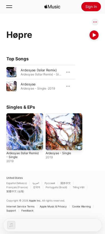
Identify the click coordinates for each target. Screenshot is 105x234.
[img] (52, 6)
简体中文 (65, 183)
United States (14, 177)
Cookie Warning (81, 206)
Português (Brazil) (56, 187)
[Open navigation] (9, 6)
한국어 (36, 187)
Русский (50, 183)
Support (11, 210)
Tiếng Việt (79, 187)
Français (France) (17, 187)
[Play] (94, 35)
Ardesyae (28, 84)
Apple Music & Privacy (53, 206)
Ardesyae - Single (58, 153)
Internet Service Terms (20, 206)
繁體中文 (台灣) (15, 191)
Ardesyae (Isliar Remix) (39, 70)
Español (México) (16, 183)
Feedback (27, 210)
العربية (35, 183)
